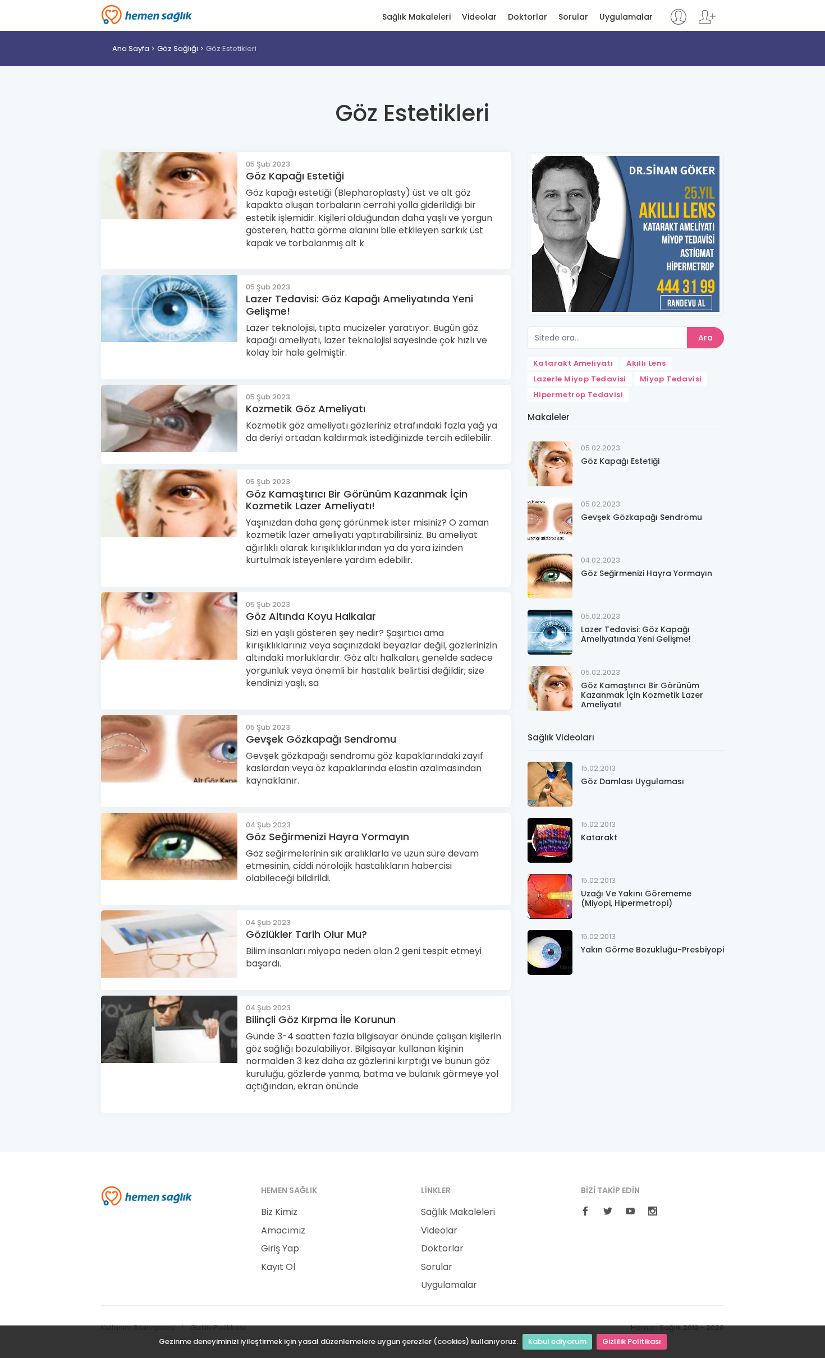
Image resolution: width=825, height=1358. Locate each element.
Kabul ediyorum (557, 1341)
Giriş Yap (280, 1248)
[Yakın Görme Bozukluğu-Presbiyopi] (550, 951)
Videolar (479, 17)
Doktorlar (527, 17)
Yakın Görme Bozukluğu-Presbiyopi (652, 949)
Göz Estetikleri (231, 48)
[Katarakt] (550, 839)
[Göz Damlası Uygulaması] (550, 783)
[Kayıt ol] (707, 22)
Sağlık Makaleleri (416, 17)
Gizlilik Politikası (631, 1341)
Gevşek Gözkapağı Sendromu (321, 739)
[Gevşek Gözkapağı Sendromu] (550, 519)
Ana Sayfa (130, 48)
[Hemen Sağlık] (146, 1195)
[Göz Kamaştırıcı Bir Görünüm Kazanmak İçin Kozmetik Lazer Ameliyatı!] (550, 687)
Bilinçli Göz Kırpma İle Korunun (321, 1019)
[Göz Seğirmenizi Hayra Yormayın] (550, 575)
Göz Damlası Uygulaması (632, 781)
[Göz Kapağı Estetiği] (550, 463)
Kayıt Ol (278, 1267)
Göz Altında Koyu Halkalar (311, 616)
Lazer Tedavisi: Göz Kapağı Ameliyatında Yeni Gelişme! (359, 305)
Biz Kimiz (279, 1212)
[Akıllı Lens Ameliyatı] (625, 233)
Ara (705, 337)
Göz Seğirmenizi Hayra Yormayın (327, 837)
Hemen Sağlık (146, 14)
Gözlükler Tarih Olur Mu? (306, 934)
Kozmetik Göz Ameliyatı (305, 409)
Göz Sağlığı (177, 48)
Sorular (573, 17)
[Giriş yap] (678, 22)
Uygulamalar (626, 17)
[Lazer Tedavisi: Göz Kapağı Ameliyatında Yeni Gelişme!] (550, 631)
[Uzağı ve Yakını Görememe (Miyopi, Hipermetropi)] (550, 895)
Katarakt (599, 837)
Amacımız (283, 1230)
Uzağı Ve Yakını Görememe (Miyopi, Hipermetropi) (636, 898)
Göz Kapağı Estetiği (295, 176)
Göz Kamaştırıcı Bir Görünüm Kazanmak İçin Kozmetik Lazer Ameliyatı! (356, 500)
